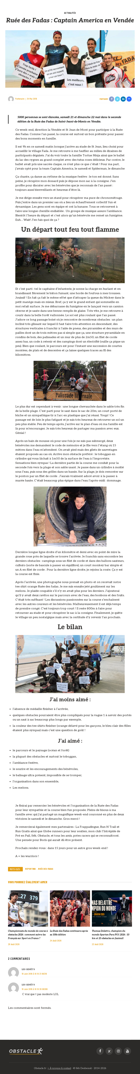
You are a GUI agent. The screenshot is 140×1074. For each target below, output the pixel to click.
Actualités (70, 12)
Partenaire (19, 98)
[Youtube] (127, 1051)
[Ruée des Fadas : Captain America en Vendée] (70, 59)
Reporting (30, 868)
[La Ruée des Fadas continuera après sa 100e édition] (70, 908)
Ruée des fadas (45, 868)
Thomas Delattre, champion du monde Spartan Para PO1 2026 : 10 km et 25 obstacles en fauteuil (110, 935)
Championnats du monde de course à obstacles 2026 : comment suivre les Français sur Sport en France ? (28, 935)
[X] (109, 1051)
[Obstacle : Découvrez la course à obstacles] (26, 1051)
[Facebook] (100, 1051)
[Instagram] (118, 1051)
